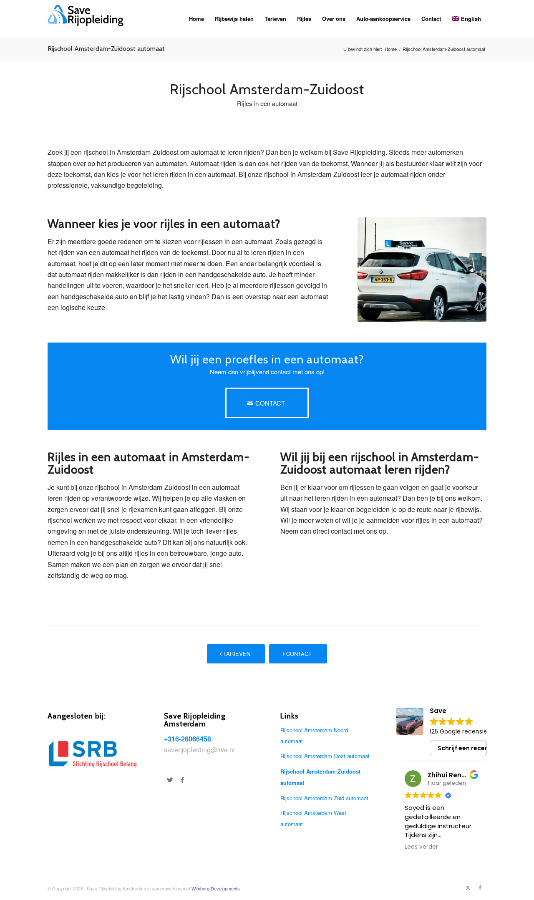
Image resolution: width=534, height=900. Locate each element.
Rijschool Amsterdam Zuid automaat (324, 798)
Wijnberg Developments (215, 888)
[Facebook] (182, 780)
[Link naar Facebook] (480, 887)
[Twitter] (170, 780)
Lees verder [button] (421, 847)
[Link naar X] (467, 887)
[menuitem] (196, 19)
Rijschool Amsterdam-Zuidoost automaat (106, 49)
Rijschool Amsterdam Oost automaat (325, 756)
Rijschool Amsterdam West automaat (313, 818)
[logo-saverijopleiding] (88, 19)
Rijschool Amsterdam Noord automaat (314, 735)
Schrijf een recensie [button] (462, 748)
